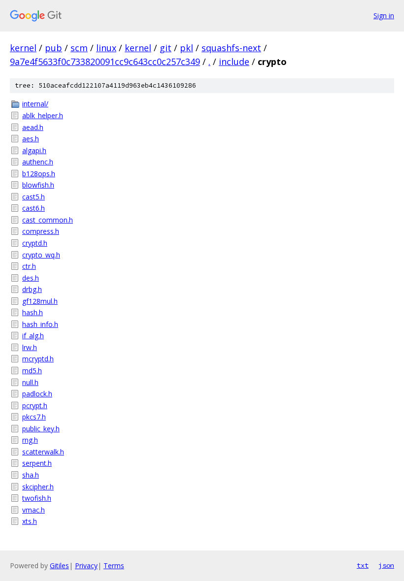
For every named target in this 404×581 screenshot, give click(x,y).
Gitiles (59, 565)
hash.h (32, 312)
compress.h (40, 231)
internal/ (35, 103)
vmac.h (33, 510)
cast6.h (33, 208)
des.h (30, 278)
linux (106, 48)
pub (53, 48)
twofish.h (36, 498)
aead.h (32, 127)
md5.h (32, 370)
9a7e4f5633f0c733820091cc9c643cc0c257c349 (105, 61)
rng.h (30, 440)
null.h (30, 382)
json (386, 565)
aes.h (30, 138)
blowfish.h (38, 185)
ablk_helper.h (42, 115)
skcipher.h (38, 486)
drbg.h (32, 289)
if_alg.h (33, 335)
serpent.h (37, 463)
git (165, 48)
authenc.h (37, 161)
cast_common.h (47, 220)
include (234, 61)
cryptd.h (34, 243)
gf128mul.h (40, 301)
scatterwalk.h (43, 451)
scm (79, 48)
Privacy (86, 565)
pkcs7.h (34, 416)
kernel (23, 48)
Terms (113, 565)
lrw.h (29, 347)
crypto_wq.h (41, 254)
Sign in (383, 15)
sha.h (30, 475)
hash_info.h (40, 324)
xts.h (29, 521)
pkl (186, 48)
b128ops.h (38, 173)
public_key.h (41, 428)
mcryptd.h (38, 358)
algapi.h (34, 150)
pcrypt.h (34, 405)
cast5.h (33, 196)
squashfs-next (231, 48)
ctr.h (29, 266)
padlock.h (37, 393)
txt (363, 565)
